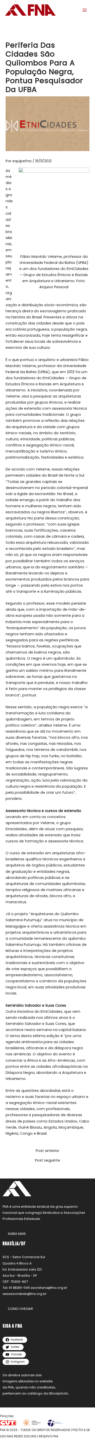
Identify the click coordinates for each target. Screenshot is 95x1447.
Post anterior (47, 1151)
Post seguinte (47, 1160)
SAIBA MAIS (17, 1233)
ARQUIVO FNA (48, 1436)
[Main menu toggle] (84, 10)
